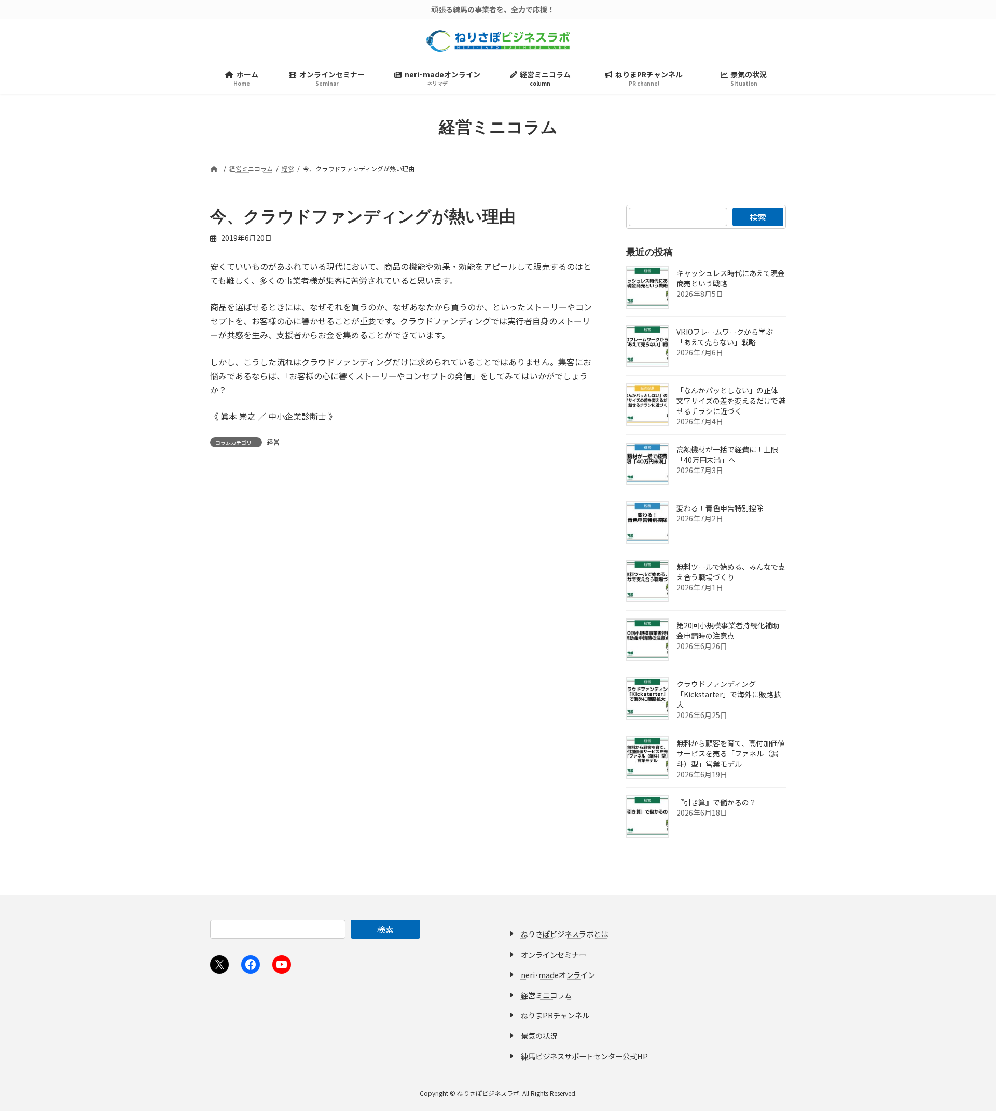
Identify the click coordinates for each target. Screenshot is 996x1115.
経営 (273, 441)
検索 (758, 217)
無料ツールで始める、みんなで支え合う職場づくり (730, 571)
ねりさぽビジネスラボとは (564, 933)
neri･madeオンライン (558, 974)
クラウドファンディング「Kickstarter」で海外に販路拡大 (728, 694)
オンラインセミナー (553, 954)
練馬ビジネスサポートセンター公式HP (584, 1056)
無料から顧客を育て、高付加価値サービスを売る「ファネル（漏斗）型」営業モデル (730, 753)
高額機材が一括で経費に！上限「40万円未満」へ (727, 454)
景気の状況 (539, 1035)
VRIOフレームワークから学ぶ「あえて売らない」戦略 (724, 336)
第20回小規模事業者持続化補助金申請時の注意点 (727, 630)
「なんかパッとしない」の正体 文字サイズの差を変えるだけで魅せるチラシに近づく (730, 400)
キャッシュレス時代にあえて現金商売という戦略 (730, 278)
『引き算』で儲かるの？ (716, 802)
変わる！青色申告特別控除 (720, 508)
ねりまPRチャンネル (555, 1015)
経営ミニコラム (546, 994)
